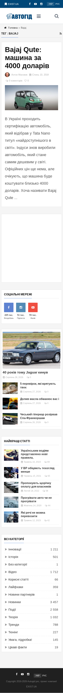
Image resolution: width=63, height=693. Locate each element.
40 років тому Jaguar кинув (25, 372)
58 (47, 491)
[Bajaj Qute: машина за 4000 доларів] (31, 97)
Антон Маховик (19, 74)
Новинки (14, 602)
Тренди (13, 624)
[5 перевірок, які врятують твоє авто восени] (10, 388)
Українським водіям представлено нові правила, (35, 454)
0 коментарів (15, 80)
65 (49, 476)
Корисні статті (18, 579)
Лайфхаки (15, 587)
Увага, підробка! (20, 639)
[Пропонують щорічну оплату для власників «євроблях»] (11, 487)
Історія (13, 557)
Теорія (13, 617)
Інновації (14, 549)
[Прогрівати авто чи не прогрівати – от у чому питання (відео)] (11, 502)
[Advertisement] (31, 248)
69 (48, 462)
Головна (13, 27)
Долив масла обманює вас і (39, 398)
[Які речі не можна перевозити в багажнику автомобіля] (11, 517)
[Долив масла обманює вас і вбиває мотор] (10, 403)
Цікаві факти (17, 647)
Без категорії (17, 564)
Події (12, 609)
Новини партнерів (21, 594)
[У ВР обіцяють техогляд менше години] (11, 472)
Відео (12, 572)
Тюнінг (13, 632)
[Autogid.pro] (19, 15)
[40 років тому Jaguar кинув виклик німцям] (31, 350)
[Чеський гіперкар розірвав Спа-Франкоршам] (10, 419)
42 (48, 520)
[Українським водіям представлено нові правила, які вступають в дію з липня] (11, 455)
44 (49, 505)
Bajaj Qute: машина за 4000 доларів (27, 58)
